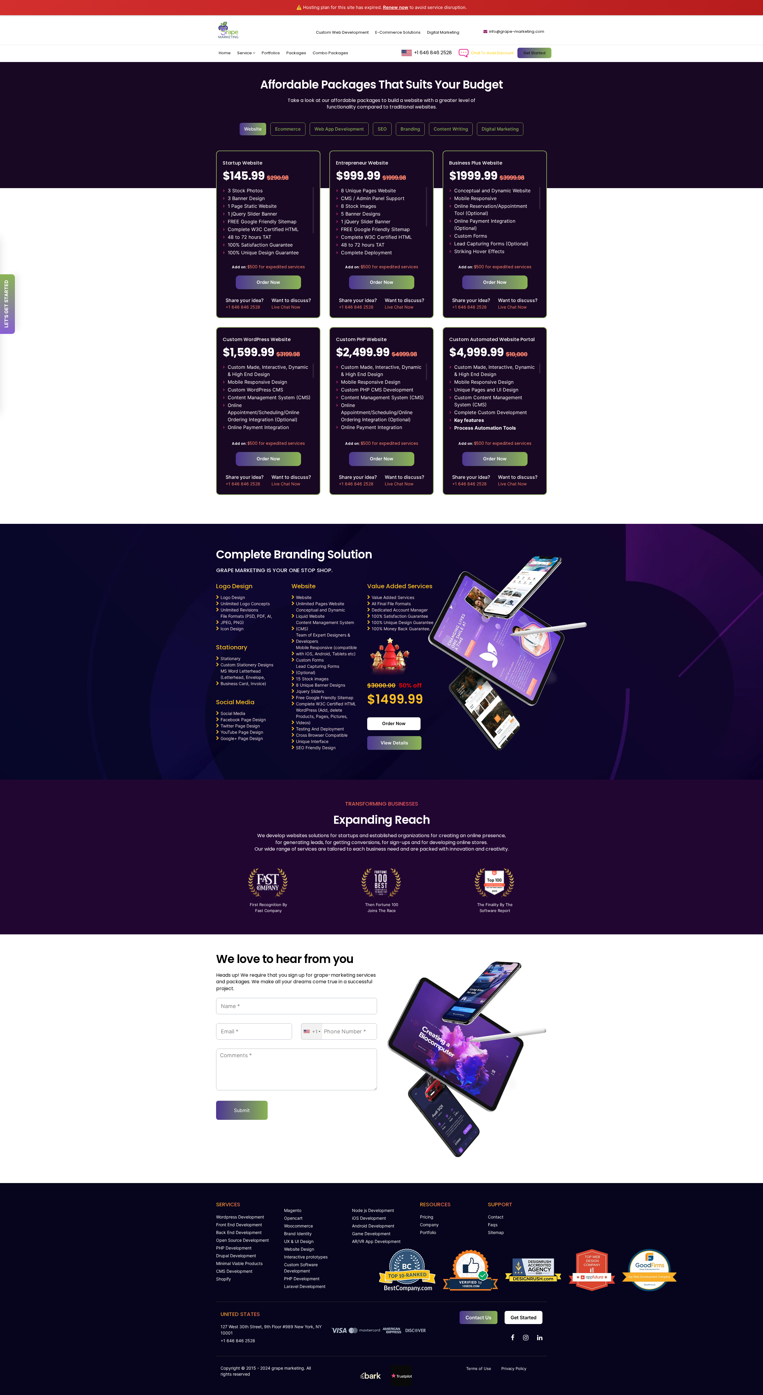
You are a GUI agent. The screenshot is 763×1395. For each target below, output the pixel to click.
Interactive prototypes (306, 1256)
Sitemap (496, 1232)
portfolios (271, 53)
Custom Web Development (342, 32)
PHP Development (234, 1247)
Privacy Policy (513, 1368)
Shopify (223, 1278)
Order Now (268, 282)
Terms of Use (478, 1368)
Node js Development (373, 1210)
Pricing (426, 1216)
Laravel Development (304, 1286)
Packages (296, 53)
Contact (495, 1216)
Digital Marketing (443, 32)
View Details (394, 743)
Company (429, 1224)
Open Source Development (242, 1240)
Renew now (395, 7)
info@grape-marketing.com (516, 31)
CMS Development (234, 1271)
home (225, 53)
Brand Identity (298, 1233)
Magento (292, 1210)
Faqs (492, 1224)
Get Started (534, 53)
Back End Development (239, 1232)
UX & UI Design (299, 1241)
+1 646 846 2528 (433, 52)
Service (245, 53)
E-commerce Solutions (398, 32)
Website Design (299, 1249)
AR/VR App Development (376, 1241)
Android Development (373, 1225)
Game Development (371, 1233)
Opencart (293, 1218)
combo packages (330, 53)
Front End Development (239, 1224)
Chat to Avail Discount (492, 53)
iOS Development (369, 1218)
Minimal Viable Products (239, 1263)
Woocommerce (298, 1225)
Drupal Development (236, 1255)
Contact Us (478, 1317)
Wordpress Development (240, 1216)
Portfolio (428, 1232)
